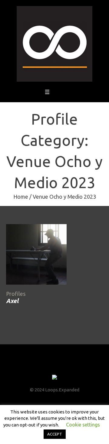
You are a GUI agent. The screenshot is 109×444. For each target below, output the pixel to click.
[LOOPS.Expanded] (54, 44)
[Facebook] (37, 366)
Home (20, 197)
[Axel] (36, 254)
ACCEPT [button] (54, 434)
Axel (12, 300)
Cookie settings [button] (83, 424)
